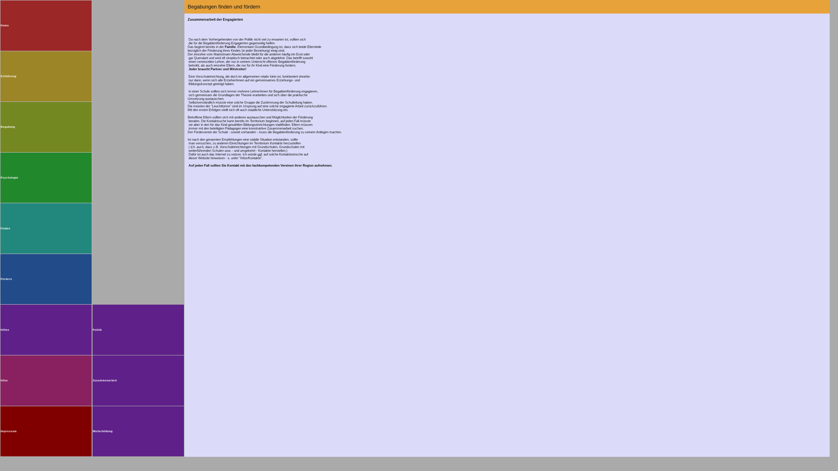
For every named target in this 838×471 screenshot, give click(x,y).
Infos (4, 380)
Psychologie (9, 177)
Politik (97, 329)
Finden (5, 228)
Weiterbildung (103, 431)
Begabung (8, 126)
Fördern (6, 279)
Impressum (9, 431)
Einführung (8, 76)
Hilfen (5, 329)
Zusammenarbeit (105, 380)
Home (5, 25)
